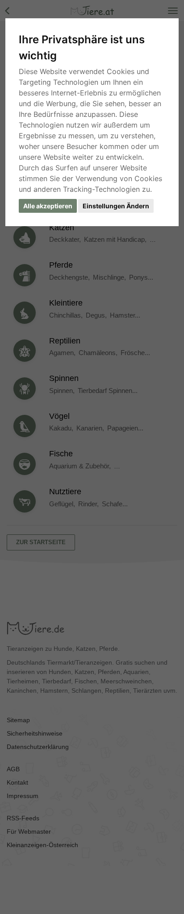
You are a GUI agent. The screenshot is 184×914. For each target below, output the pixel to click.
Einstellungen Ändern (116, 206)
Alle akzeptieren (47, 206)
